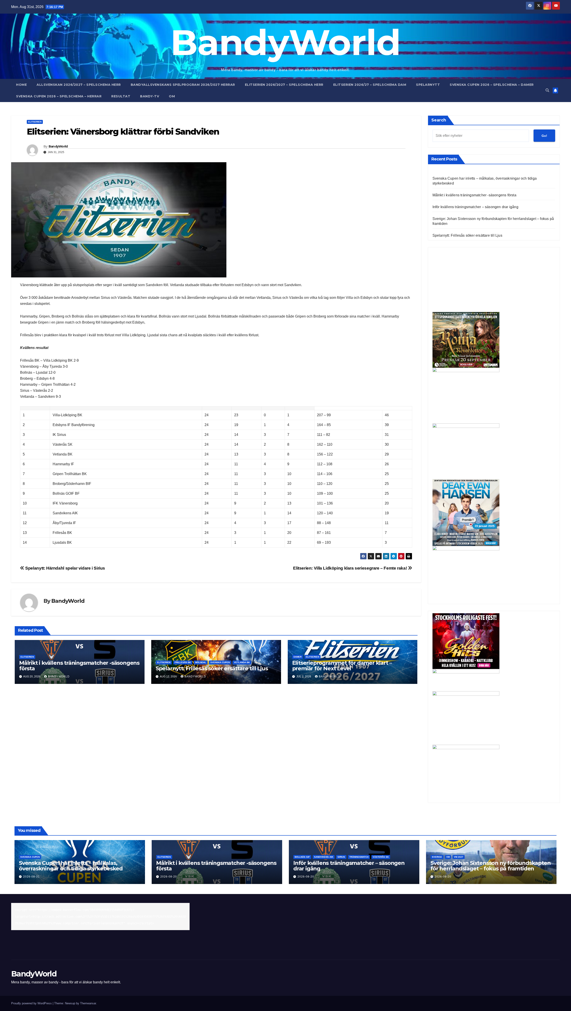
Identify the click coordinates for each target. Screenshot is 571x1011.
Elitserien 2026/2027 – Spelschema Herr (284, 85)
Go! (544, 135)
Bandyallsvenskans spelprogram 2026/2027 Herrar (183, 85)
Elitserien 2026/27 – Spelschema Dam (369, 85)
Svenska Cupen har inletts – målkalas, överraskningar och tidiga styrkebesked (70, 866)
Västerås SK (381, 857)
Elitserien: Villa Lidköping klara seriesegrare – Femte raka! (350, 568)
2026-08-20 (168, 876)
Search (438, 120)
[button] (547, 90)
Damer (298, 657)
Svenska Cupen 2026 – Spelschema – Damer (492, 85)
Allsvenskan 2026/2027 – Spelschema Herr (79, 85)
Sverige (437, 857)
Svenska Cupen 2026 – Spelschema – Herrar (58, 96)
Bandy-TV (149, 96)
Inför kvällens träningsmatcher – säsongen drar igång (475, 207)
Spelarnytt (428, 85)
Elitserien (34, 122)
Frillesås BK (183, 662)
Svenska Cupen (220, 662)
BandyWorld (285, 42)
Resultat (120, 96)
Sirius (341, 857)
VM (448, 857)
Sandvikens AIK (323, 857)
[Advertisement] (493, 281)
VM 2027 (458, 857)
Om (172, 96)
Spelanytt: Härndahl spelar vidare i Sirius (64, 568)
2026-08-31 (31, 876)
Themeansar (88, 1003)
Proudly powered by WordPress (32, 1003)
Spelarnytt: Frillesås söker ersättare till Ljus (212, 668)
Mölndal (200, 662)
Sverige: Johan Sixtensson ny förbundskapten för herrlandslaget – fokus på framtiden (490, 866)
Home (21, 85)
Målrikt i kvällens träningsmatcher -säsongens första (79, 666)
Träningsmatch (358, 857)
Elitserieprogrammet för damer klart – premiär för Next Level (342, 666)
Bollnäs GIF (302, 857)
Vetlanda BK (242, 662)
